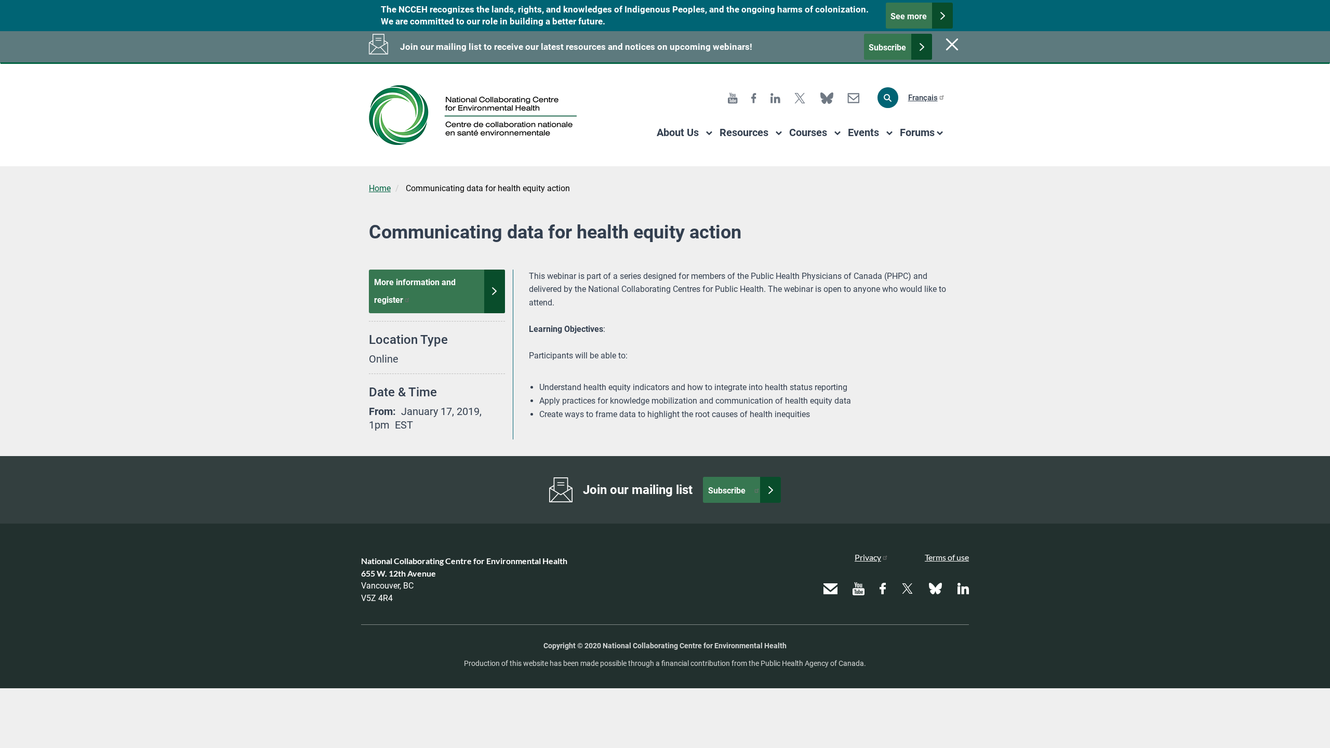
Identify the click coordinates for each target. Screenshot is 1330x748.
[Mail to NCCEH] (853, 97)
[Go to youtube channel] (733, 97)
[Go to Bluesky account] (827, 97)
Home (380, 188)
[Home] (476, 115)
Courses (808, 132)
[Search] (887, 97)
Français (923, 97)
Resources (744, 132)
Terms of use (947, 557)
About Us (678, 132)
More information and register (416, 291)
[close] (950, 44)
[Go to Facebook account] (753, 97)
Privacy (868, 557)
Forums (917, 132)
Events (863, 132)
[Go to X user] (800, 97)
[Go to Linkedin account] (775, 97)
